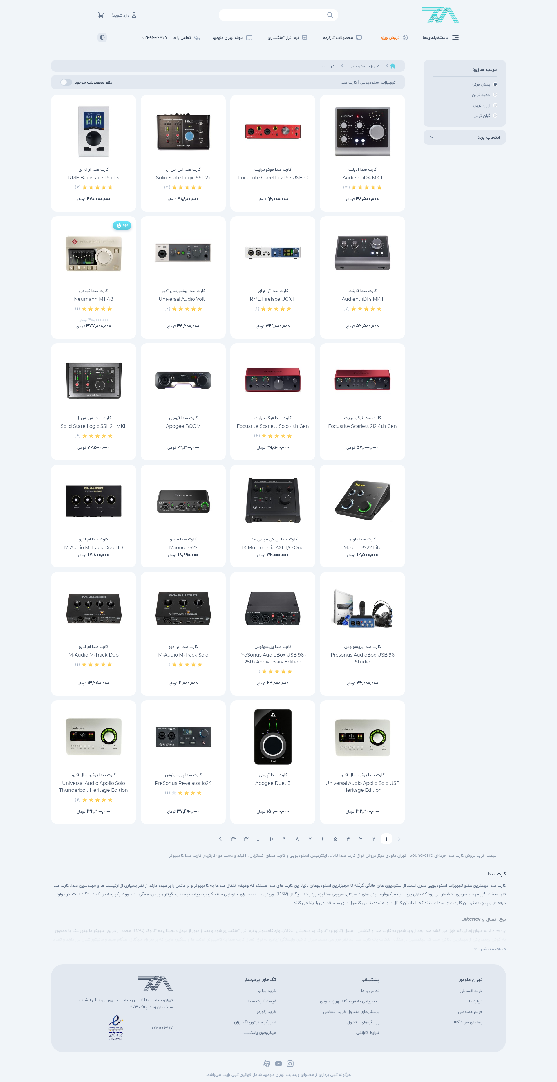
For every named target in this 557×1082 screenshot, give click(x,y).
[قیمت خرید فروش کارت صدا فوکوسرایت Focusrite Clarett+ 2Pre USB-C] (273, 131)
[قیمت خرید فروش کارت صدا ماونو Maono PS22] (183, 501)
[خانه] (393, 66)
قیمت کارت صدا (262, 1001)
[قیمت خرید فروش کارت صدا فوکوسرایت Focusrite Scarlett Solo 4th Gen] (273, 380)
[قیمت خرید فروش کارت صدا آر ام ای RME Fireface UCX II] (273, 253)
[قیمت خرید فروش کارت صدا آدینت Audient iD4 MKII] (362, 131)
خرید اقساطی (471, 990)
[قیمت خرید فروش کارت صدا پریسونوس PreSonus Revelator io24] (183, 737)
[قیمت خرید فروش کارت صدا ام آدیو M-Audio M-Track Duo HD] (93, 501)
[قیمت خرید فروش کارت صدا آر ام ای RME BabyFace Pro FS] (93, 131)
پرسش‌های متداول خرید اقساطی (351, 1011)
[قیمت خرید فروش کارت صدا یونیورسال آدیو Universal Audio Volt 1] (183, 253)
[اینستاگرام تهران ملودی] (290, 1063)
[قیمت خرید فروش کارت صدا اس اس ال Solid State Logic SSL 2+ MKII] (93, 380)
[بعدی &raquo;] (220, 838)
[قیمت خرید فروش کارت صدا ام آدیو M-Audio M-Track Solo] (183, 609)
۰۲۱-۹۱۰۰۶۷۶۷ (155, 37)
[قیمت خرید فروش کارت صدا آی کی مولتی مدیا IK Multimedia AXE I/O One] (273, 501)
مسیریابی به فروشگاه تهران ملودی (349, 1001)
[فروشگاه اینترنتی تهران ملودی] (440, 15)
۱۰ (272, 839)
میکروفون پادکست (259, 1032)
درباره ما (476, 1001)
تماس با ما (370, 990)
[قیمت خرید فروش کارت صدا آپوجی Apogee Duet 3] (273, 737)
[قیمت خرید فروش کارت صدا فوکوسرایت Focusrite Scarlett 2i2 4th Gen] (362, 380)
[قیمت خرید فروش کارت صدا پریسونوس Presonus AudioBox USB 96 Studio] (362, 609)
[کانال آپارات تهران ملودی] (266, 1063)
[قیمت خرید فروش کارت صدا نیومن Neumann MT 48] (93, 253)
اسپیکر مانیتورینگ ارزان (255, 1022)
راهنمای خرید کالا (468, 1022)
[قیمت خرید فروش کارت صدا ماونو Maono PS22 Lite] (362, 501)
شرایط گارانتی (367, 1032)
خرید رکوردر (266, 1011)
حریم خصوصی (470, 1011)
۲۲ (246, 839)
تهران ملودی (470, 979)
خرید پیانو (267, 990)
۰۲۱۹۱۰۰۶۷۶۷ (162, 1027)
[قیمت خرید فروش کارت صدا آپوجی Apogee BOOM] (183, 380)
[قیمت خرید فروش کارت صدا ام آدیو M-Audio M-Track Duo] (93, 609)
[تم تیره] (102, 37)
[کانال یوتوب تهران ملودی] (278, 1063)
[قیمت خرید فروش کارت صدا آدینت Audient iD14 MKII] (362, 253)
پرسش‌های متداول (363, 1022)
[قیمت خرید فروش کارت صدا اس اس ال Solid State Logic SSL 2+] (183, 131)
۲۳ (233, 839)
